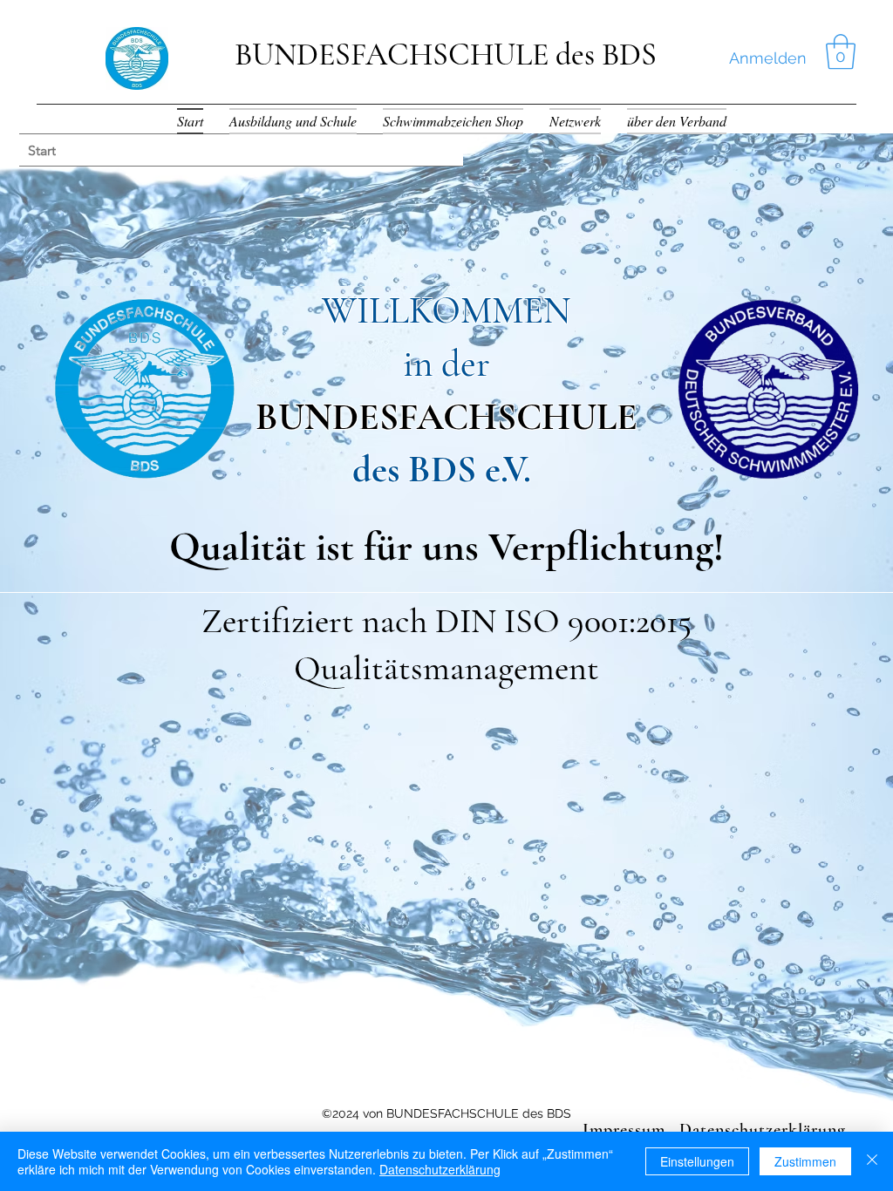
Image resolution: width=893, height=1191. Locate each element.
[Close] (872, 1161)
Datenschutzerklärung (440, 1169)
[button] (841, 51)
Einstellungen (697, 1161)
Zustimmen (805, 1161)
